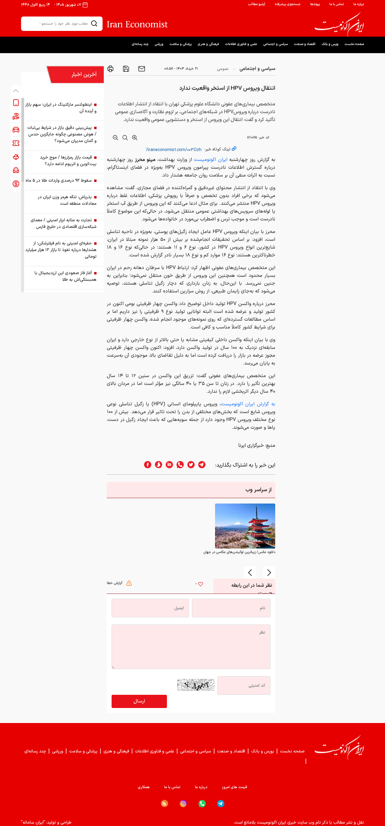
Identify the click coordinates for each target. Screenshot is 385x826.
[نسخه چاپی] (110, 69)
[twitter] (189, 465)
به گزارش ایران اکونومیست (248, 404)
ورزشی (159, 44)
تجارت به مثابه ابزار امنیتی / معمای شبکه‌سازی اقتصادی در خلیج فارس (64, 223)
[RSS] (164, 803)
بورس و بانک (330, 44)
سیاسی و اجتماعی (275, 44)
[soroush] (156, 465)
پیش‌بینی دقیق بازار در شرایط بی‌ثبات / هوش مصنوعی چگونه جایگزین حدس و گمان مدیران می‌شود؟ (62, 134)
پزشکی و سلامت (180, 44)
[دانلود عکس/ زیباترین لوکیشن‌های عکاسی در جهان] (245, 526)
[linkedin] (167, 465)
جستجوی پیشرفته (287, 4)
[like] (200, 585)
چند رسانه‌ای (140, 44)
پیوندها (315, 4)
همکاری (144, 787)
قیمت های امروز (234, 787)
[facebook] (145, 465)
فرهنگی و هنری (208, 44)
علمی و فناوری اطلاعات (241, 44)
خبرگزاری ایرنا (251, 445)
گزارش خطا (115, 583)
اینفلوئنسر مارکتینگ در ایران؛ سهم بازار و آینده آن (61, 107)
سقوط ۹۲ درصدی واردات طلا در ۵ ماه (59, 180)
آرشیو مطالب (256, 4)
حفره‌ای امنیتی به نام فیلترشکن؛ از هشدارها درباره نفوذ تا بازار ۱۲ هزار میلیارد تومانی (61, 250)
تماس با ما (336, 4)
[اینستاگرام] (183, 803)
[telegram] (205, 465)
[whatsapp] (178, 465)
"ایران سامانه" (33, 822)
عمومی (223, 69)
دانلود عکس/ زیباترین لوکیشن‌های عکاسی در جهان (239, 552)
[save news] (125, 69)
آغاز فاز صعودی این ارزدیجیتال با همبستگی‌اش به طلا (66, 276)
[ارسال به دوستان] (141, 69)
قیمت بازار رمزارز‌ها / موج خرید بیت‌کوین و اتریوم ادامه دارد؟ (68, 160)
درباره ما (358, 4)
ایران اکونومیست (210, 159)
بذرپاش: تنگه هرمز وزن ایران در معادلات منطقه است (67, 200)
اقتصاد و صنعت (305, 44)
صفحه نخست (354, 44)
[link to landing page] (339, 24)
